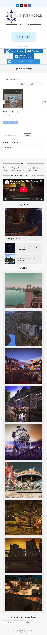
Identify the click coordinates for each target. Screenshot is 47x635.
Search (27, 135)
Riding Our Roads (13, 238)
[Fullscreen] (41, 199)
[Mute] (37, 199)
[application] (23, 190)
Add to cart (10, 122)
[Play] (6, 199)
